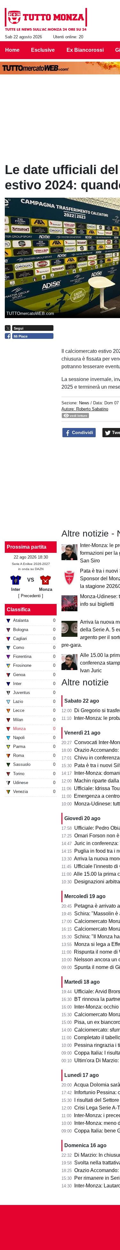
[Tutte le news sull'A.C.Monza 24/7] (46, 19)
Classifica (18, 609)
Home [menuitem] (12, 50)
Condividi (82, 432)
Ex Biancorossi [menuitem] (85, 50)
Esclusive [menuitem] (43, 50)
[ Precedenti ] (30, 595)
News (84, 402)
